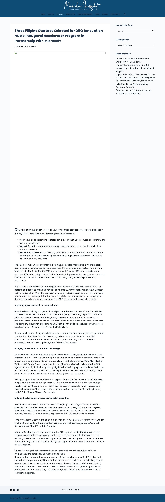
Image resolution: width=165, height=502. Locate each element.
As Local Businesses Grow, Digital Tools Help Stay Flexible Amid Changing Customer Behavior (134, 83)
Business (60, 14)
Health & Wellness (85, 14)
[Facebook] (11, 490)
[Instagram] (18, 490)
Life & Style (70, 14)
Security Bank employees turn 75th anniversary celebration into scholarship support (135, 68)
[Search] (125, 14)
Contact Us (115, 14)
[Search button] (152, 31)
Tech (97, 14)
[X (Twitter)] (14, 490)
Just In (51, 14)
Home (43, 14)
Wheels (105, 14)
